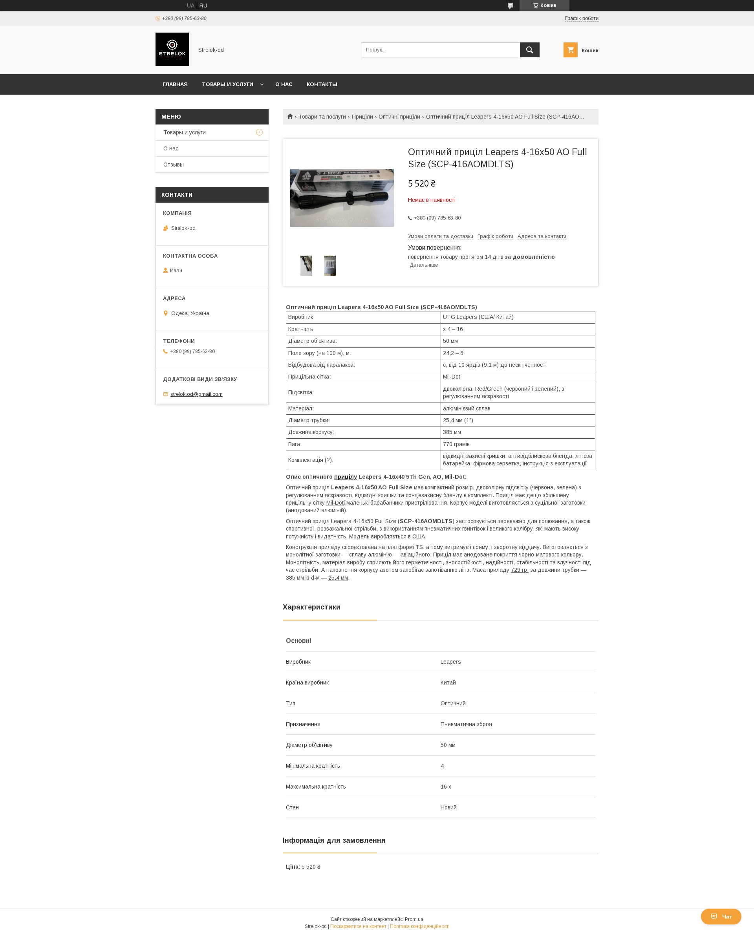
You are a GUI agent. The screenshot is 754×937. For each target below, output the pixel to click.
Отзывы (173, 164)
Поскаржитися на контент (358, 926)
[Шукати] (530, 49)
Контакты (322, 84)
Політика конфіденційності (420, 926)
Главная (175, 84)
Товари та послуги (322, 116)
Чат (727, 916)
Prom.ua (414, 919)
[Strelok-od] (172, 64)
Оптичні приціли (399, 116)
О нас (284, 84)
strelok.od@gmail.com (196, 394)
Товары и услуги (227, 84)
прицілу (345, 477)
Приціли (362, 116)
